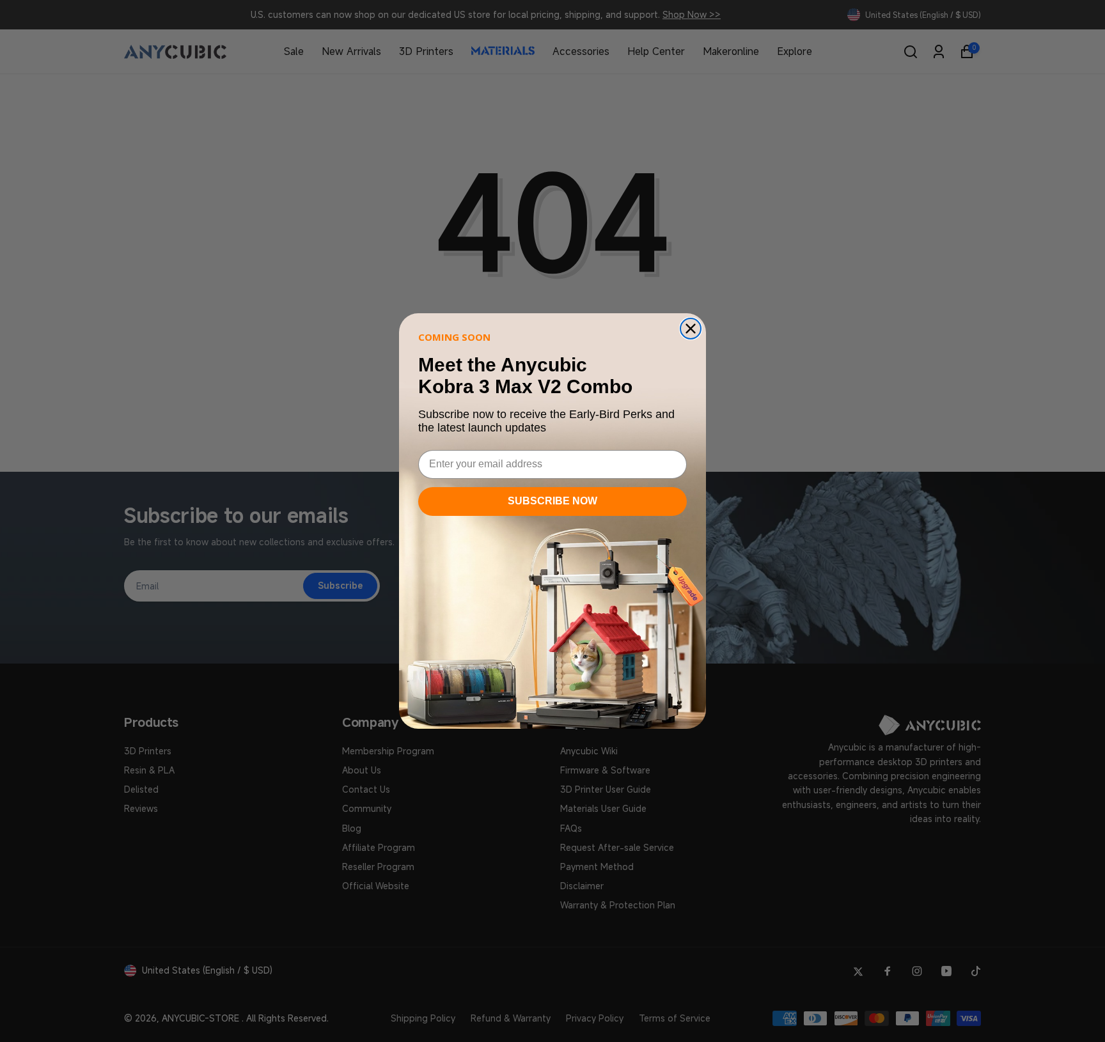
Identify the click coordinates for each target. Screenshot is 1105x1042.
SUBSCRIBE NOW (552, 500)
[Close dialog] (690, 328)
